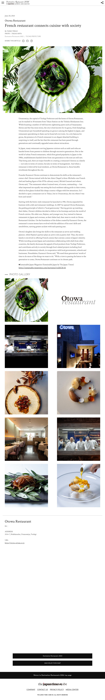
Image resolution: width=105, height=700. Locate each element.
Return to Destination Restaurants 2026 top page (52, 675)
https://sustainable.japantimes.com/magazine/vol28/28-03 (42, 267)
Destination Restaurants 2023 (52, 656)
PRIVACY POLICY (57, 690)
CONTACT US (42, 690)
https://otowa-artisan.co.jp (14, 543)
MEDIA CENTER (72, 690)
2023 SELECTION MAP (52, 663)
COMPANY (31, 690)
